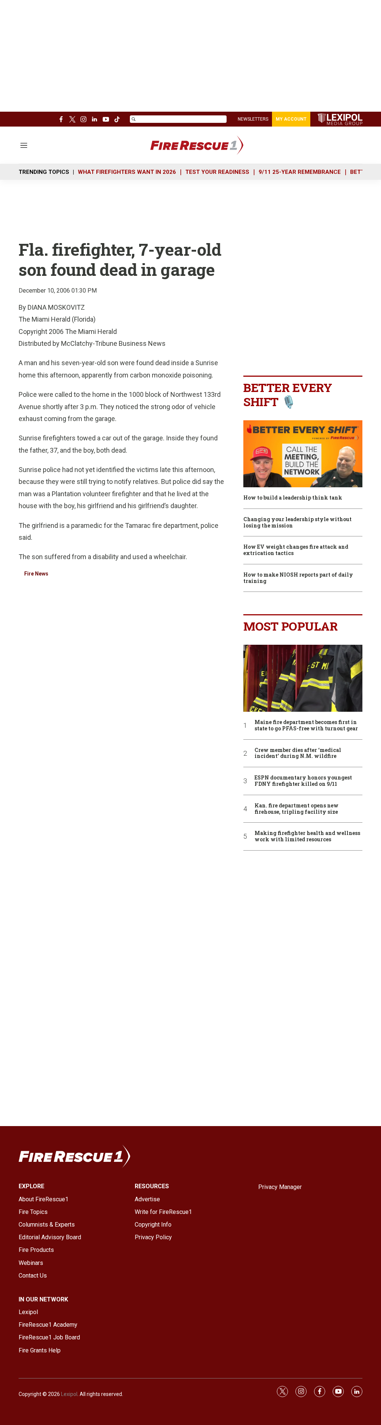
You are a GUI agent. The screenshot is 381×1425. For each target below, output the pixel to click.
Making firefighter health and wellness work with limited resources (307, 836)
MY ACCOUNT (291, 119)
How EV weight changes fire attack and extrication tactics (295, 550)
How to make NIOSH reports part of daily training (298, 578)
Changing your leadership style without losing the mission (297, 522)
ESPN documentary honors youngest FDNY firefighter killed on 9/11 (303, 781)
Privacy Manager (280, 1186)
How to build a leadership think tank (292, 498)
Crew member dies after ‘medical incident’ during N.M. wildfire (297, 753)
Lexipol (69, 1394)
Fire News (36, 574)
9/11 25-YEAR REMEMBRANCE (300, 172)
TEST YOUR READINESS (217, 172)
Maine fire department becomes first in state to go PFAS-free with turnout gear (306, 725)
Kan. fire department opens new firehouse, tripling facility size (296, 809)
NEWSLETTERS (253, 119)
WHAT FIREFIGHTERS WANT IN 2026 (127, 172)
